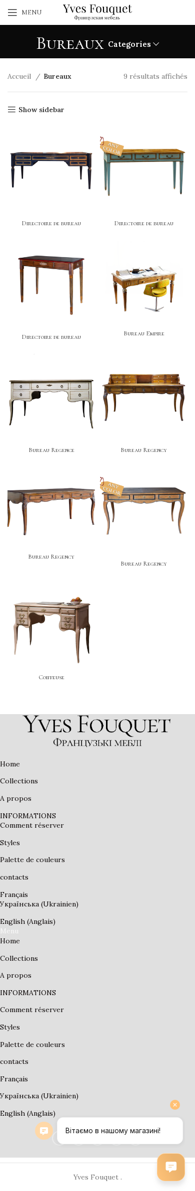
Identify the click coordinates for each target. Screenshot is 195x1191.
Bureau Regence (51, 450)
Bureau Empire (144, 333)
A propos (16, 798)
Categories (129, 44)
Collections (19, 780)
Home (10, 763)
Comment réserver (32, 825)
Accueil (20, 76)
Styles (10, 842)
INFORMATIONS (28, 815)
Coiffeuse (51, 677)
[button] (97, 931)
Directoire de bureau (51, 223)
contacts (14, 877)
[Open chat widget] (171, 1167)
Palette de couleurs (32, 859)
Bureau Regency (143, 450)
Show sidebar (41, 110)
